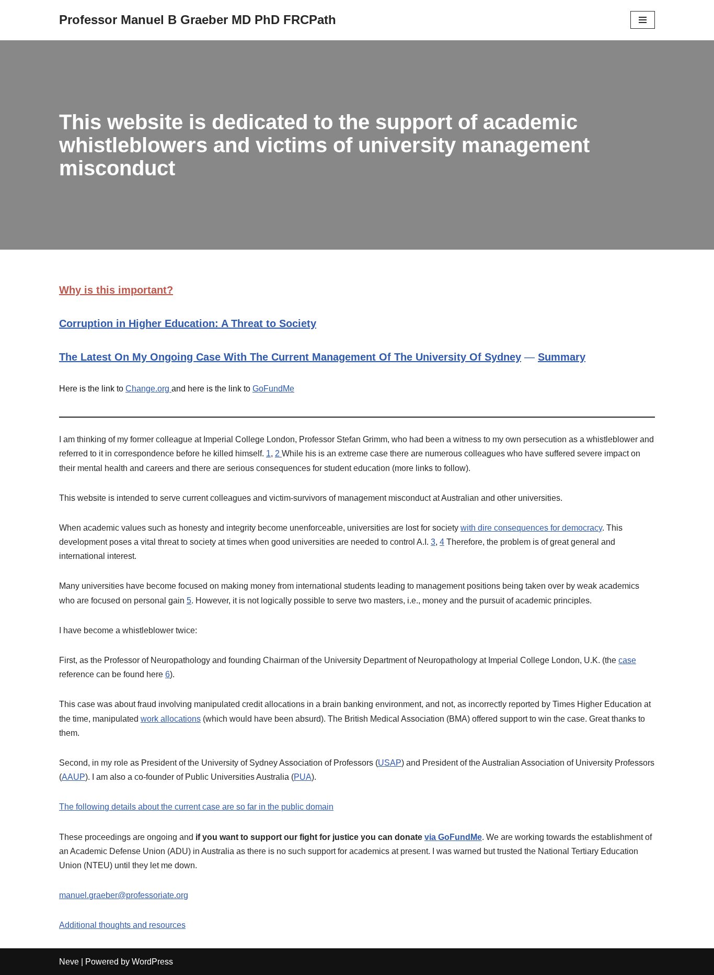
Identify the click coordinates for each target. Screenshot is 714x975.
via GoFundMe (453, 837)
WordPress (152, 961)
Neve (69, 961)
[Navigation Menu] (642, 20)
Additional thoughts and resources (122, 925)
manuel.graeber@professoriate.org (123, 895)
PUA (303, 776)
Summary (561, 357)
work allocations (171, 718)
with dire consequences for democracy (531, 527)
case (627, 660)
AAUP (73, 776)
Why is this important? (116, 290)
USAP (389, 762)
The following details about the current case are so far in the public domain (196, 806)
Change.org (148, 388)
